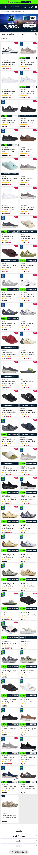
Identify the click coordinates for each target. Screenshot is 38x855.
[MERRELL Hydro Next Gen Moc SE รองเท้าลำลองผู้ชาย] (28, 572)
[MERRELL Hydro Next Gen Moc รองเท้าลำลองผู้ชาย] (10, 659)
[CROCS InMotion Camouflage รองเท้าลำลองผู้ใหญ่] (28, 630)
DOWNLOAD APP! (20, 852)
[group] (19, 2)
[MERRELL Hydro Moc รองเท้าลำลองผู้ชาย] (10, 282)
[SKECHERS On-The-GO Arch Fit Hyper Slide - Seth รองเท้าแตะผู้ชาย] (10, 688)
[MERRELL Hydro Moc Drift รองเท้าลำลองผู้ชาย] (28, 774)
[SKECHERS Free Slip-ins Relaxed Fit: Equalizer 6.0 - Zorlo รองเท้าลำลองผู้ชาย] (10, 717)
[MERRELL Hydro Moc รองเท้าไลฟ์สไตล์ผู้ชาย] (10, 108)
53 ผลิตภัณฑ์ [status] (4, 38)
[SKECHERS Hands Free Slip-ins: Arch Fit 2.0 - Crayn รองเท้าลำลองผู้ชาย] (28, 745)
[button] (2, 2)
